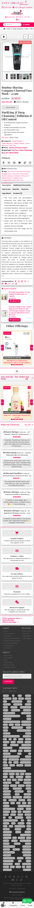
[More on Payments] (17, 586)
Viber (21, 150)
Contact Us (8, 648)
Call (13, 150)
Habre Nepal (21, 888)
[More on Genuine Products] (17, 533)
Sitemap (19, 885)
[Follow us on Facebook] (2, 3)
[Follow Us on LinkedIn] (12, 3)
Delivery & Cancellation (12, 638)
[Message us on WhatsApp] (16, 3)
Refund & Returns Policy (12, 641)
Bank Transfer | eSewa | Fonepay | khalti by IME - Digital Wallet (17, 898)
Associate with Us (10, 667)
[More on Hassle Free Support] (17, 602)
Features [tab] (24, 189)
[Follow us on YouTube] (14, 3)
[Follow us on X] (8, 3)
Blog (5, 660)
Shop (8, 29)
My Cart (26, 634)
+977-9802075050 (11, 153)
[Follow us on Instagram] (4, 3)
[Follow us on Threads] (6, 3)
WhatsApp (28, 150)
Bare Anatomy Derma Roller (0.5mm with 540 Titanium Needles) (17, 494)
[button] (7, 7)
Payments (7, 636)
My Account (27, 631)
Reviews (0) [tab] (17, 193)
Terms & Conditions (10, 643)
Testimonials (8, 663)
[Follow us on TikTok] (18, 3)
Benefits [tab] (16, 189)
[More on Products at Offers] (17, 550)
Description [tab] (6, 185)
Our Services (8, 658)
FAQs (6, 631)
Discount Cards (9, 665)
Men (26, 29)
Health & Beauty (18, 29)
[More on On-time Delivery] (17, 568)
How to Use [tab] (6, 189)
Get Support (27, 638)
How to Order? (9, 634)
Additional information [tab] (22, 185)
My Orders (26, 636)
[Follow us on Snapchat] (10, 3)
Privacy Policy (8, 646)
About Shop (8, 655)
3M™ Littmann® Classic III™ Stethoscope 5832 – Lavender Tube (17, 434)
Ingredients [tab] (6, 193)
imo (16, 150)
